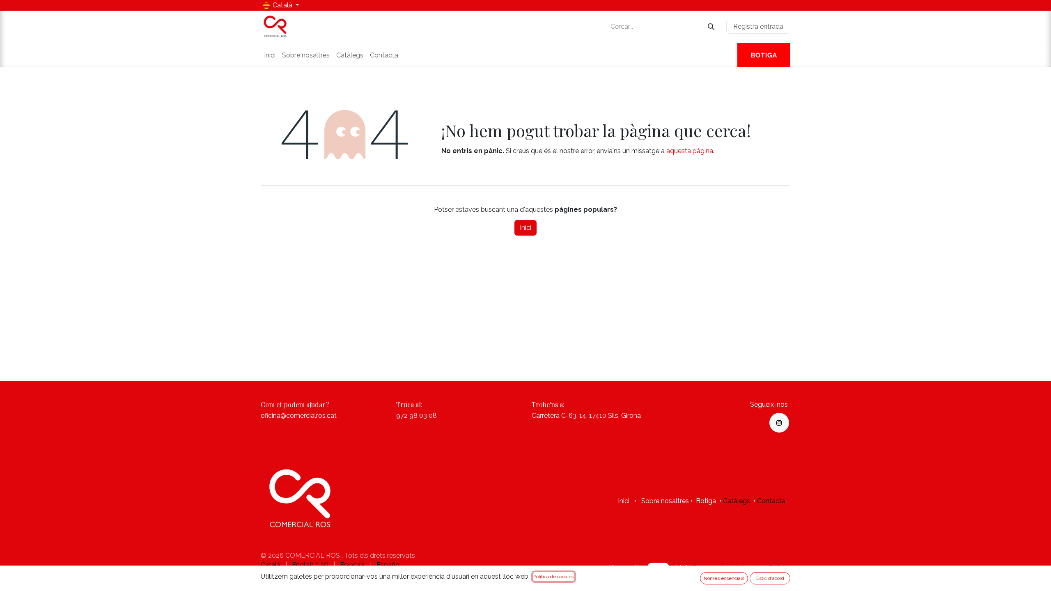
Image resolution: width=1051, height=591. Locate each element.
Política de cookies (553, 577)
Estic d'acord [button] (770, 578)
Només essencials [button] (724, 578)
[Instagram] (779, 423)
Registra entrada (758, 26)
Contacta (771, 501)
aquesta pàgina (689, 151)
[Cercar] (711, 26)
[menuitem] (270, 55)
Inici (525, 227)
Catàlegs (736, 501)
